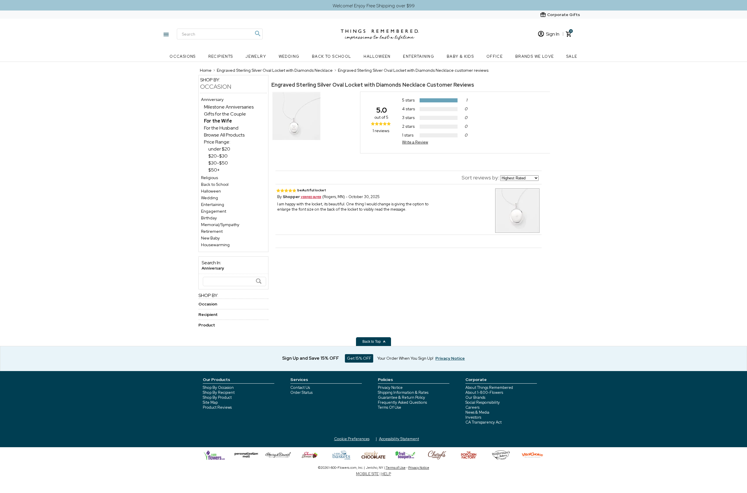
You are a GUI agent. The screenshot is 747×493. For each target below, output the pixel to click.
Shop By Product (217, 397)
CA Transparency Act (483, 422)
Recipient (208, 314)
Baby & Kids (460, 56)
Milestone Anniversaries (229, 107)
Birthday (209, 218)
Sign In (552, 34)
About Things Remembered (489, 387)
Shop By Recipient (219, 392)
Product (206, 325)
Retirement (212, 231)
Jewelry (255, 56)
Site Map (210, 402)
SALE (571, 56)
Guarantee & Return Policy (401, 397)
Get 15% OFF (359, 358)
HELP (386, 473)
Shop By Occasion (218, 387)
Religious (209, 177)
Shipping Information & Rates (403, 392)
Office (494, 56)
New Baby (210, 238)
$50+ (214, 170)
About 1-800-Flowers (484, 392)
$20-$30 (218, 156)
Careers (472, 407)
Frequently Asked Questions (402, 402)
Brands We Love (534, 56)
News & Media (477, 412)
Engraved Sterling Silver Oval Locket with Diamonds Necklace (348, 84)
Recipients (220, 56)
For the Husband (221, 128)
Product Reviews (217, 407)
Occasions (183, 56)
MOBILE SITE (367, 473)
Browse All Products (224, 135)
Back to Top (372, 342)
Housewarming (215, 244)
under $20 (219, 149)
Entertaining (418, 56)
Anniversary (212, 99)
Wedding (289, 56)
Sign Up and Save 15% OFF (310, 358)
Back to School (331, 56)
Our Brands (475, 397)
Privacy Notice (390, 387)
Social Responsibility (482, 402)
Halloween (377, 56)
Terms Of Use (389, 407)
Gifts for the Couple (225, 114)
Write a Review (415, 142)
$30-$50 (218, 163)
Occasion (215, 86)
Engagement (213, 211)
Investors (473, 417)
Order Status (301, 392)
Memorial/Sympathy (220, 224)
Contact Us (300, 387)
